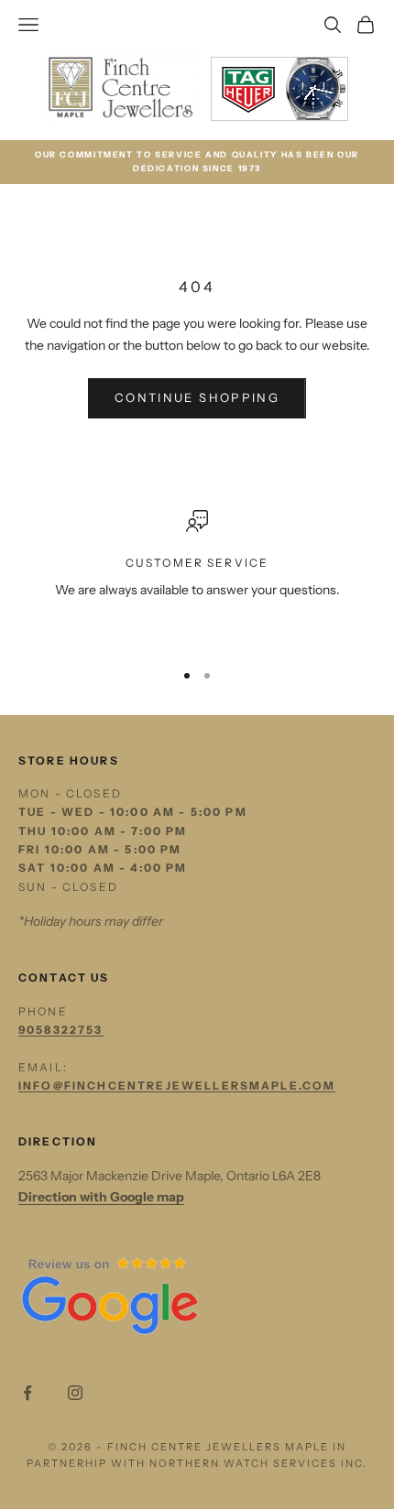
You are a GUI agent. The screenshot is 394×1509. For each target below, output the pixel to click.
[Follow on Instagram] (75, 1393)
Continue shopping (197, 397)
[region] (197, 577)
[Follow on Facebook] (27, 1393)
